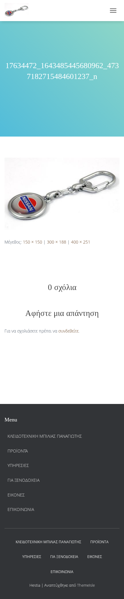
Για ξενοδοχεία (23, 480)
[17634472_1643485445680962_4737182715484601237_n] (62, 193)
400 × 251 (80, 242)
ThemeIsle (86, 585)
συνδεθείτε (68, 331)
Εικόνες (16, 495)
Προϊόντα (18, 451)
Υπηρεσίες (18, 465)
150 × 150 (32, 242)
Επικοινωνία (21, 509)
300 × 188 (56, 242)
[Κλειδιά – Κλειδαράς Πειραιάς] (19, 10)
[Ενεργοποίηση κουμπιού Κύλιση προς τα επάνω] (112, 586)
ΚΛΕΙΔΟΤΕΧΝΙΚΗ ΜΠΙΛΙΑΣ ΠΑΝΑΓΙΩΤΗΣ (45, 436)
